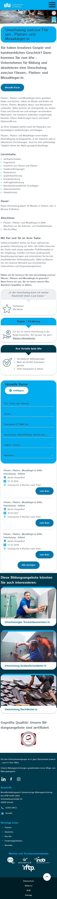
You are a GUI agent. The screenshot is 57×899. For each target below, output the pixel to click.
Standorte (9, 832)
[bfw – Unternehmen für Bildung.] (13, 5)
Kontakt (9, 813)
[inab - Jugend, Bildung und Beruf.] (42, 861)
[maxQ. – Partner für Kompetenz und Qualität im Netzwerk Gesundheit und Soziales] (11, 861)
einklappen (18, 390)
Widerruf (28, 885)
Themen (8, 827)
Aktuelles (8, 845)
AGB (28, 890)
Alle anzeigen (28, 565)
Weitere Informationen (24, 338)
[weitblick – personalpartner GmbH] (24, 861)
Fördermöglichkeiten (13, 841)
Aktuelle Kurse (12, 87)
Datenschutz (28, 881)
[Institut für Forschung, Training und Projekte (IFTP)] (28, 868)
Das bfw (8, 836)
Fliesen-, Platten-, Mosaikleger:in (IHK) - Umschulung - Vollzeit (23, 472)
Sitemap (28, 895)
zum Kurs (44, 491)
